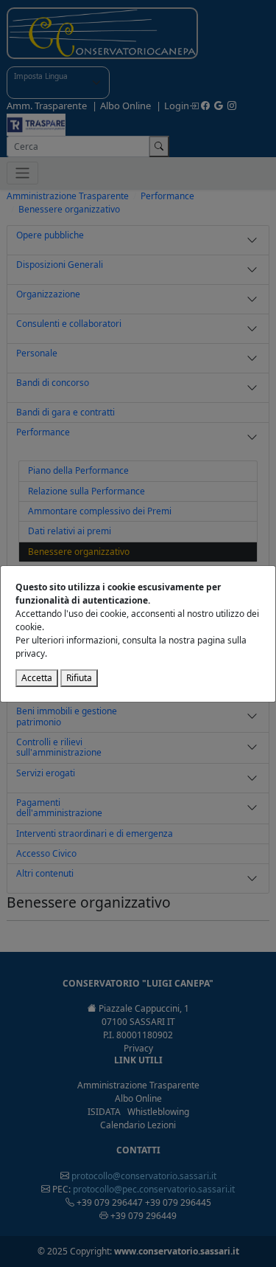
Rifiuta (79, 678)
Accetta (36, 678)
